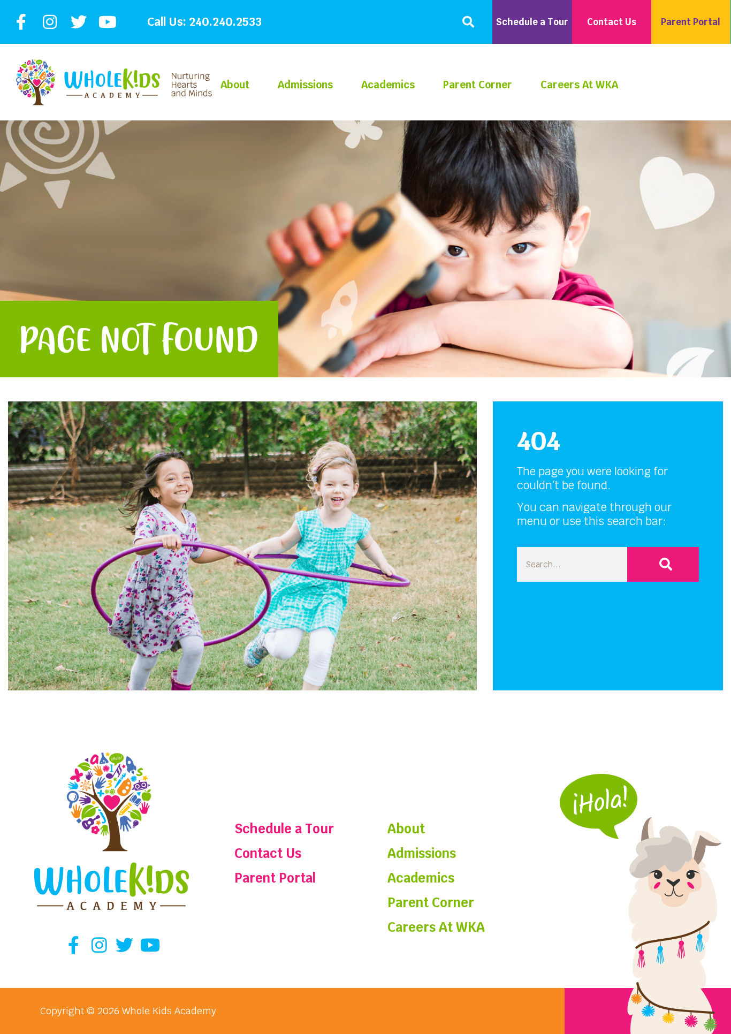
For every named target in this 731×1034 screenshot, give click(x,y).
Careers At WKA (579, 85)
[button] (468, 22)
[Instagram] (50, 22)
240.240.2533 (225, 21)
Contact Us (267, 853)
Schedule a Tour (284, 828)
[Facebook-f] (21, 22)
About (234, 85)
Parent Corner (477, 85)
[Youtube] (107, 22)
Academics (388, 85)
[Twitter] (79, 22)
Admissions (305, 85)
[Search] (663, 564)
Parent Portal (275, 878)
